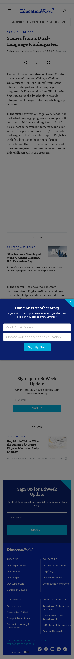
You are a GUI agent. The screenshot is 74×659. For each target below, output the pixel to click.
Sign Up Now (37, 347)
